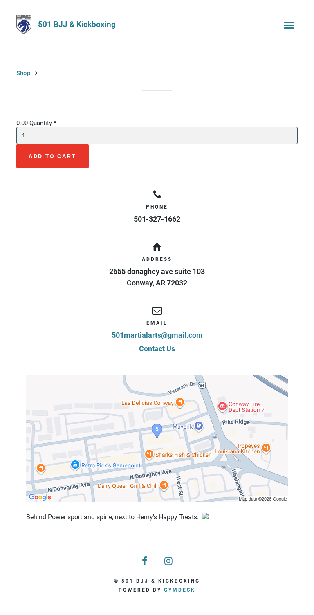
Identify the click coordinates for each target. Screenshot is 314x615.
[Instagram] (168, 561)
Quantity (42, 123)
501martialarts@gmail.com (157, 335)
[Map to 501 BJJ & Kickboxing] (157, 438)
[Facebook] (145, 561)
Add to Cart (52, 156)
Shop (23, 73)
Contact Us (157, 348)
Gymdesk (179, 590)
